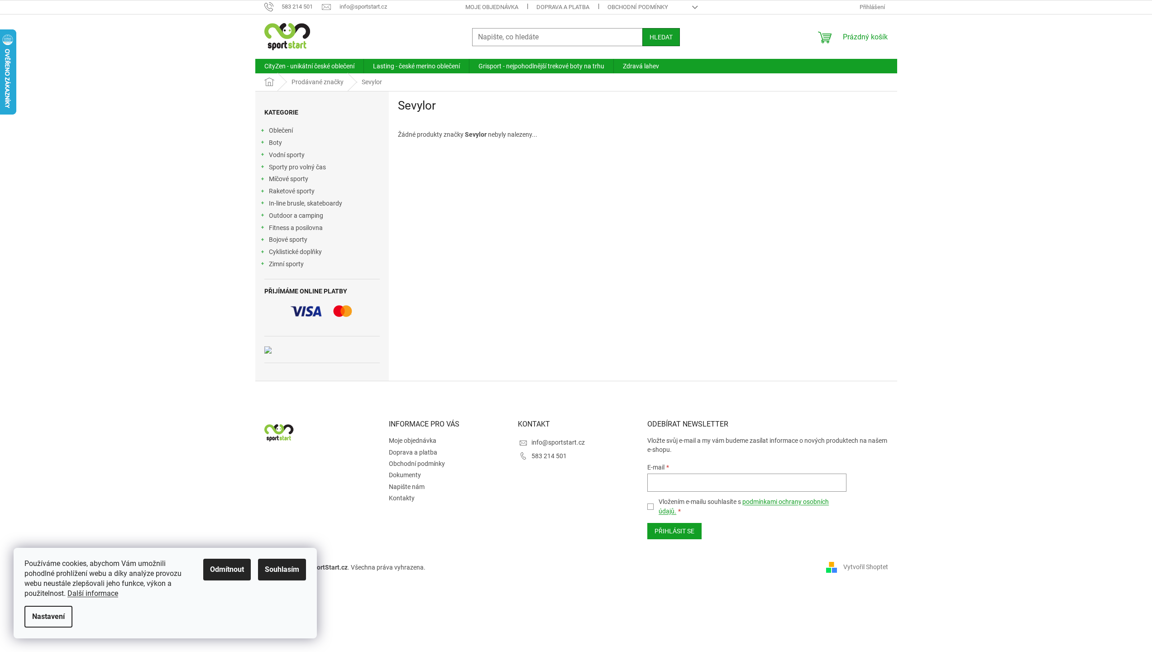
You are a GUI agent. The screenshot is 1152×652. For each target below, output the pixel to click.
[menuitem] (309, 66)
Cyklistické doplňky (295, 251)
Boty (275, 142)
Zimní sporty (286, 264)
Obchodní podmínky (637, 7)
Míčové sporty (288, 178)
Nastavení (48, 616)
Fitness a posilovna (296, 227)
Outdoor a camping (296, 215)
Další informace (92, 593)
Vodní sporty (287, 154)
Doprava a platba (562, 7)
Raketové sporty (292, 191)
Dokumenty (405, 475)
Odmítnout (227, 569)
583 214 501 (549, 456)
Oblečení (281, 130)
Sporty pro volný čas (297, 167)
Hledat (661, 37)
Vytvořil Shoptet (865, 566)
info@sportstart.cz (558, 442)
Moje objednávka (491, 7)
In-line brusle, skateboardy (305, 203)
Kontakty (402, 498)
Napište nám (407, 486)
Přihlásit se (674, 531)
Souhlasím (282, 569)
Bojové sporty (288, 239)
